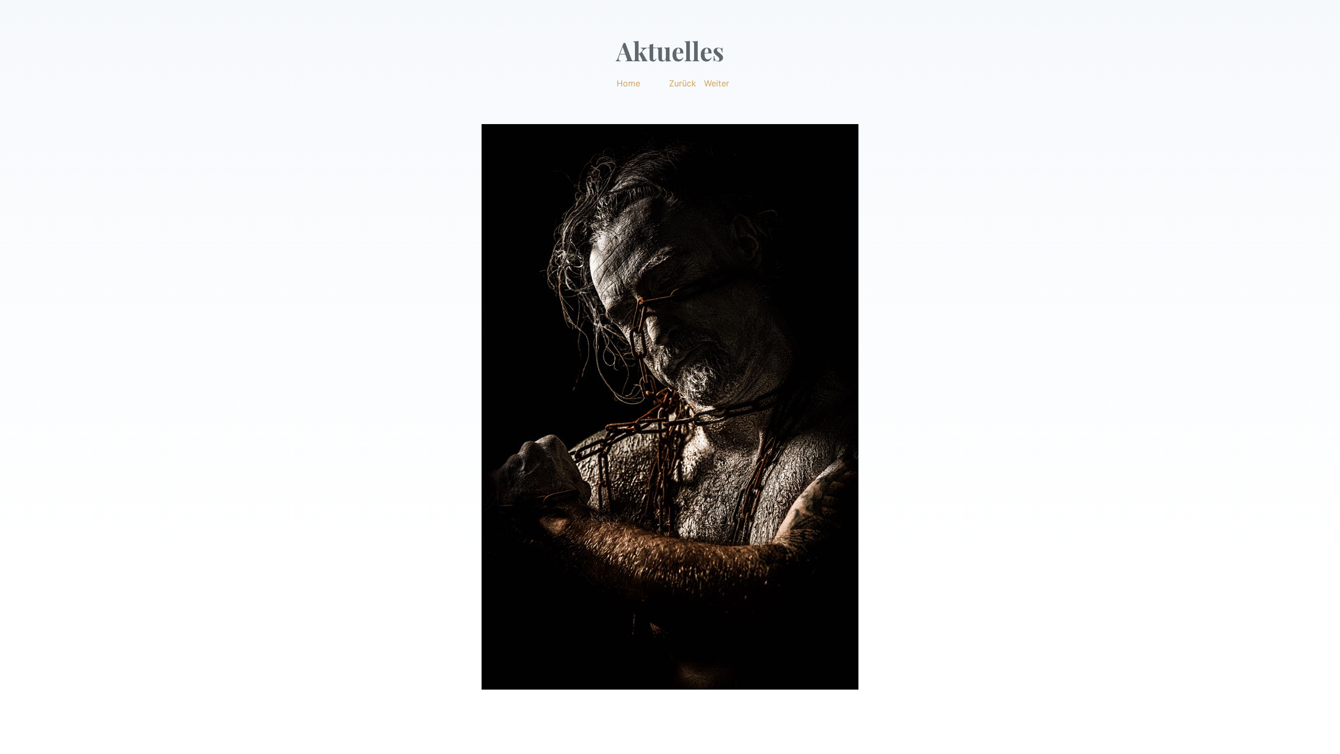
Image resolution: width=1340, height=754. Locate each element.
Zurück (682, 83)
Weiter (716, 83)
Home (628, 83)
